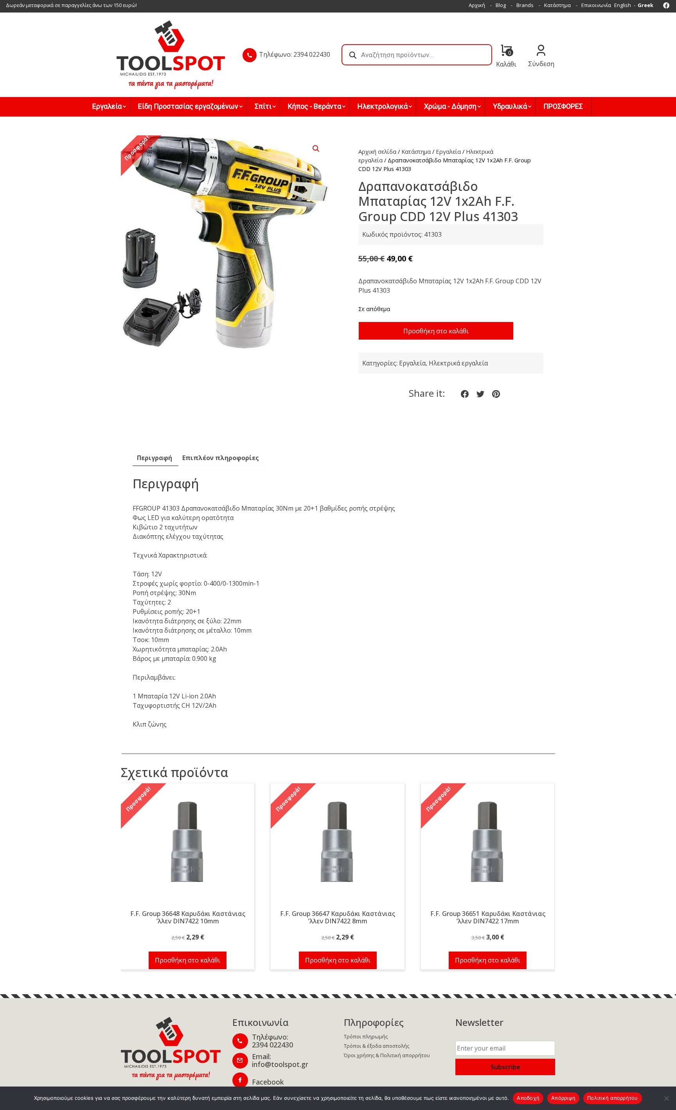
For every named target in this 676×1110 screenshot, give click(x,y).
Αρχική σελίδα (377, 151)
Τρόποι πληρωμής (366, 1036)
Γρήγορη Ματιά (188, 846)
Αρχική (477, 5)
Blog (501, 5)
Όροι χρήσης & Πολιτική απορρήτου (387, 1055)
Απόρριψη (563, 1098)
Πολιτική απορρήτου (612, 1098)
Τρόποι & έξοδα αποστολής (376, 1045)
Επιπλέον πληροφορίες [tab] (220, 457)
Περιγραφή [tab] (154, 457)
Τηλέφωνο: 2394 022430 (294, 54)
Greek (645, 5)
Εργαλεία (448, 151)
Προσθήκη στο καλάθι (436, 331)
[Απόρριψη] (666, 1098)
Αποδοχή (528, 1098)
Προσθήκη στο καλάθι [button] (187, 960)
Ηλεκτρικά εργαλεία (458, 363)
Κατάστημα (557, 5)
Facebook (268, 1082)
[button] (316, 149)
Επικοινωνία (596, 5)
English (622, 5)
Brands (525, 5)
